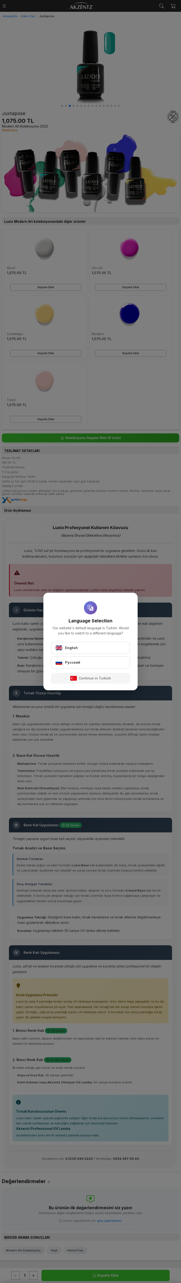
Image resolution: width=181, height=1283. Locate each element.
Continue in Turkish (95, 678)
